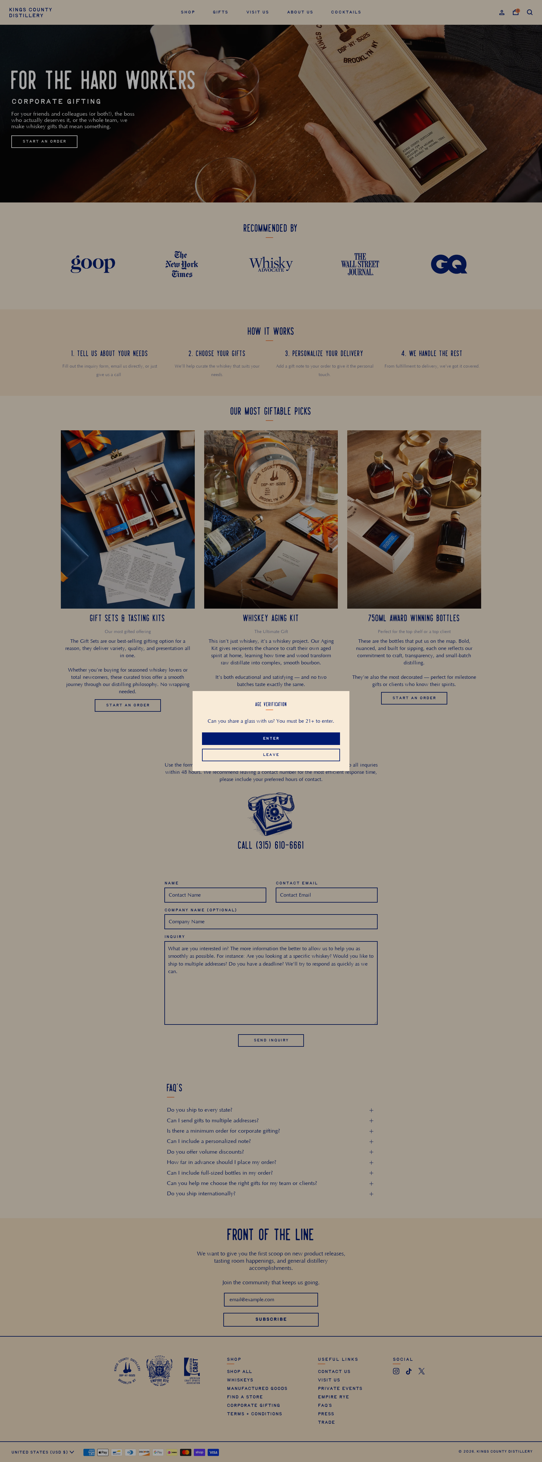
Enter (271, 738)
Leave (271, 755)
